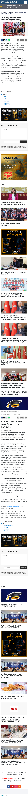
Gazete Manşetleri (18, 780)
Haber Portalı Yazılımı (8, 795)
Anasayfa (5, 12)
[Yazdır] (18, 40)
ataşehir (6, 527)
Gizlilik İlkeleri (10, 782)
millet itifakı (6, 101)
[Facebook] (2, 40)
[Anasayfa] (14, 778)
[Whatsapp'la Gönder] (9, 40)
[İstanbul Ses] (9, 2)
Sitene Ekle (17, 782)
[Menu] (25, 2)
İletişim (23, 778)
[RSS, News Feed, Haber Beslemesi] (19, 786)
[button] (21, 40)
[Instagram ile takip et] (16, 786)
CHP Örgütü (6, 103)
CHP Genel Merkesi (8, 105)
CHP (5, 96)
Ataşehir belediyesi (8, 525)
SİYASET (11, 12)
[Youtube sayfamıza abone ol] (12, 786)
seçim (5, 98)
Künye (18, 778)
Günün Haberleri (8, 780)
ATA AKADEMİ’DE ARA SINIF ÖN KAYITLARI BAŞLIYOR (14, 6)
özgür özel (6, 99)
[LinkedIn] (6, 40)
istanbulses (6, 529)
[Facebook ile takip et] (8, 786)
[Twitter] (4, 40)
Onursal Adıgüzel (8, 530)
